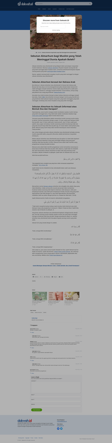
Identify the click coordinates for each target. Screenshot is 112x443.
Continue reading (56, 30)
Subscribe (69, 26)
